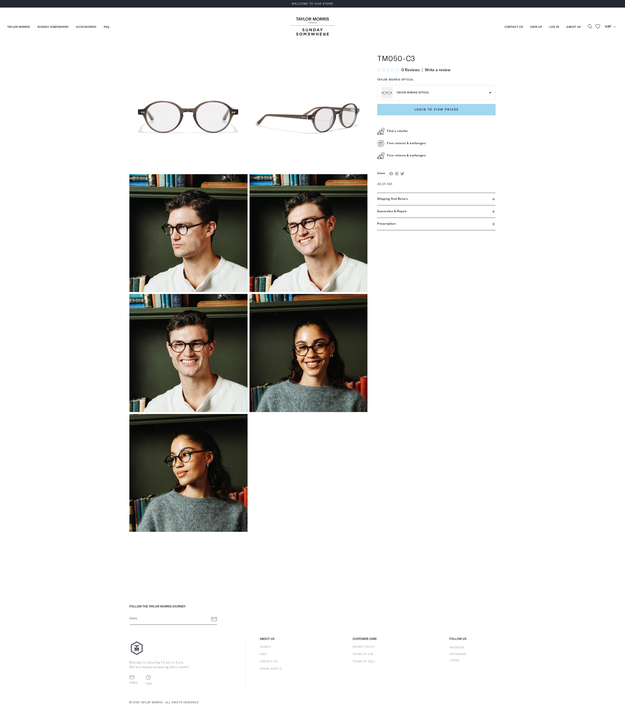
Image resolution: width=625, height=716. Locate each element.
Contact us (514, 27)
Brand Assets (270, 668)
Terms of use (363, 654)
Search (265, 646)
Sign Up (536, 27)
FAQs (263, 654)
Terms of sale (364, 661)
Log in (554, 27)
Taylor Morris (18, 27)
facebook (456, 647)
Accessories (86, 27)
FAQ (106, 27)
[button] (590, 26)
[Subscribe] (214, 619)
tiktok (454, 660)
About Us (573, 27)
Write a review (437, 70)
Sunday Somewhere (53, 27)
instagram (457, 654)
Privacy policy (364, 646)
